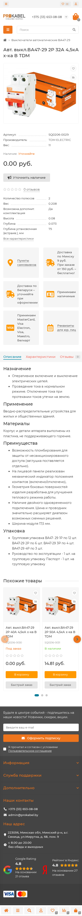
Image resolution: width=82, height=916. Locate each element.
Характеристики (41, 357)
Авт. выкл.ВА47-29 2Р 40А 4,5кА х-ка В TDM (21, 632)
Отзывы (69, 357)
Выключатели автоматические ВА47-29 (40, 40)
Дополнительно (19, 788)
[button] (37, 695)
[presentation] (5, 639)
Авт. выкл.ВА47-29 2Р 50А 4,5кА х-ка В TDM (60, 632)
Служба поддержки (22, 775)
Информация (16, 763)
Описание (12, 357)
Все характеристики (18, 238)
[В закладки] (73, 69)
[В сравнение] (73, 77)
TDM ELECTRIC (60, 140)
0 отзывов (32, 189)
